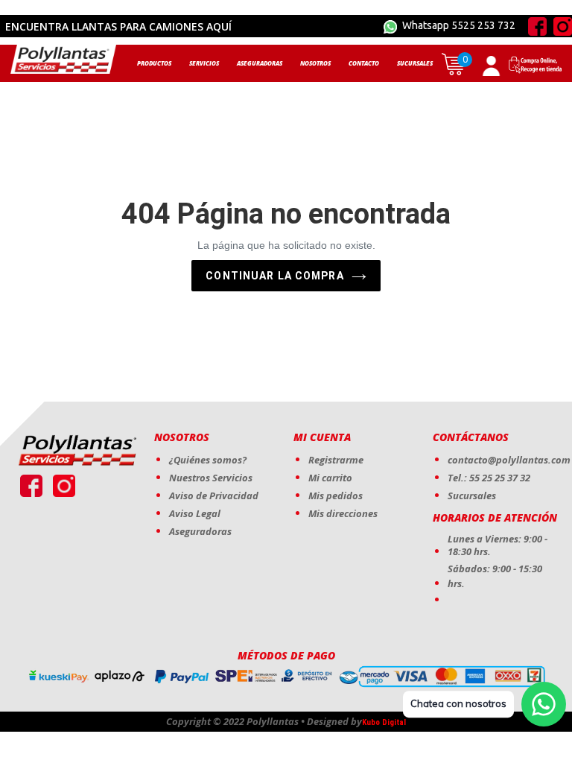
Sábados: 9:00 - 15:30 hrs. (495, 576)
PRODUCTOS (154, 63)
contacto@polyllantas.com (509, 459)
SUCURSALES (415, 63)
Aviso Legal (194, 513)
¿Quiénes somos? (208, 459)
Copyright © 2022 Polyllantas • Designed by (264, 721)
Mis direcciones (343, 513)
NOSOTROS (315, 63)
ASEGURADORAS (259, 63)
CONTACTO (364, 63)
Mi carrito (330, 477)
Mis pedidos (335, 495)
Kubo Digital (384, 722)
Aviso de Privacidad (213, 495)
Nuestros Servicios (210, 477)
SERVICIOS (204, 63)
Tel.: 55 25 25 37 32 (489, 477)
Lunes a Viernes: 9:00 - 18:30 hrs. (497, 545)
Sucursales (472, 495)
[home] (63, 59)
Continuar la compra (274, 276)
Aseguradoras (200, 531)
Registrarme (335, 459)
